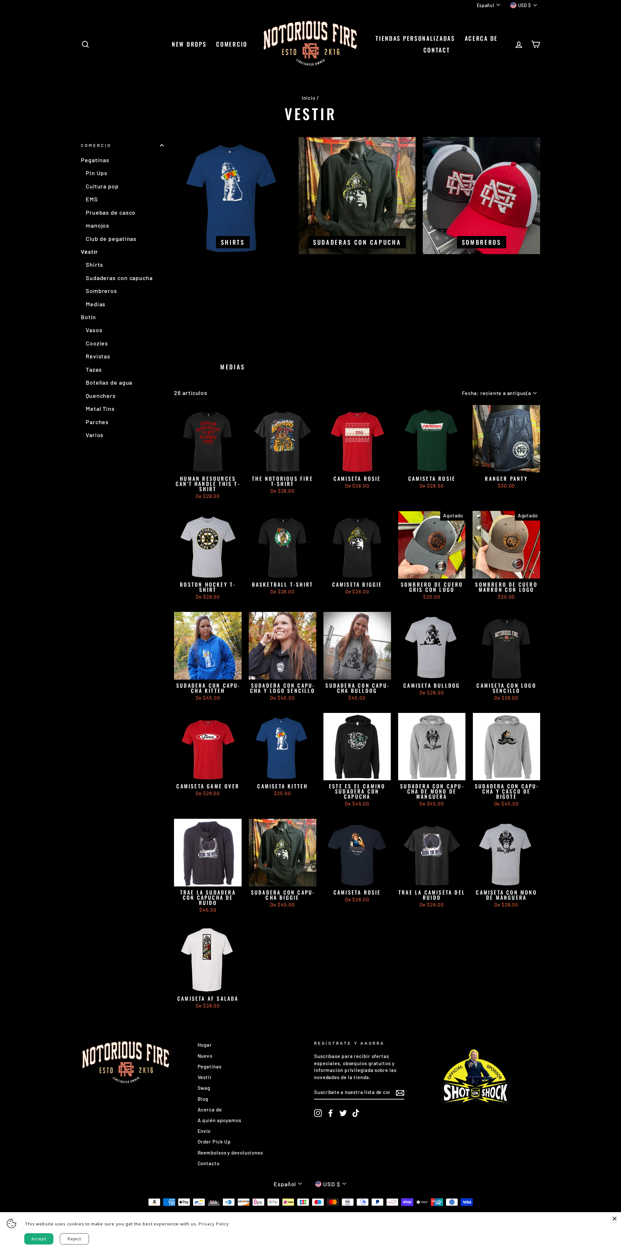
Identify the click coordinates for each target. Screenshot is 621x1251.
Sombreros (101, 290)
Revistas (98, 356)
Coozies (97, 343)
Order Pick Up (214, 1141)
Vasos (94, 329)
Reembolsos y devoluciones (230, 1152)
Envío (204, 1131)
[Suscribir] (400, 1092)
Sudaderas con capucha (119, 277)
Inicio (308, 98)
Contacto (209, 1163)
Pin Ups (96, 172)
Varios (95, 434)
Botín (88, 317)
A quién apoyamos (219, 1120)
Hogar (205, 1045)
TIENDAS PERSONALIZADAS (415, 38)
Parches (97, 421)
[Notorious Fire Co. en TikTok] (356, 1113)
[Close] (614, 1218)
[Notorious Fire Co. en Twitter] (343, 1113)
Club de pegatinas (111, 238)
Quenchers (101, 395)
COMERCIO (231, 44)
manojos (97, 225)
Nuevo (205, 1056)
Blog (203, 1099)
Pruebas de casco (111, 212)
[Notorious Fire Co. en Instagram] (318, 1113)
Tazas (94, 369)
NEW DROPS (189, 44)
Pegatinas (95, 159)
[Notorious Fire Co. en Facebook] (330, 1113)
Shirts (94, 264)
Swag (204, 1088)
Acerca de (481, 38)
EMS (92, 199)
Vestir (89, 251)
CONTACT (436, 50)
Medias (95, 304)
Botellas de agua (109, 382)
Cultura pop (102, 186)
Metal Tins (100, 408)
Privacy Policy (214, 1224)
